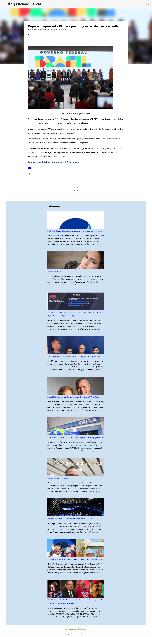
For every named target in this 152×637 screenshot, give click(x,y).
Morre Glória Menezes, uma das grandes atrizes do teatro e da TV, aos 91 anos (74, 397)
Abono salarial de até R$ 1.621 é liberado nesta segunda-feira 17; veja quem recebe (75, 437)
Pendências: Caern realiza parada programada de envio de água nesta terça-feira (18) (76, 231)
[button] (29, 34)
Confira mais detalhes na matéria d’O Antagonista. (54, 162)
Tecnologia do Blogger (77, 628)
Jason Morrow (82, 634)
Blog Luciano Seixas (24, 4)
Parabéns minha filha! (55, 271)
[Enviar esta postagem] (29, 169)
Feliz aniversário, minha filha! (58, 478)
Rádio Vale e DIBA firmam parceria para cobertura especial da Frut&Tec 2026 (74, 356)
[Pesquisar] (44, 4)
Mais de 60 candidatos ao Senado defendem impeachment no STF (70, 519)
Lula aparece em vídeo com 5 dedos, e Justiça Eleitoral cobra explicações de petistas (76, 559)
